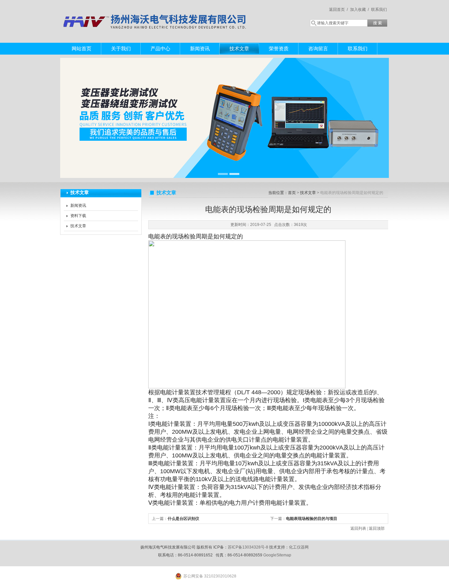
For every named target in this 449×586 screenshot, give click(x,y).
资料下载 (78, 215)
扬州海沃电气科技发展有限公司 (155, 15)
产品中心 (160, 48)
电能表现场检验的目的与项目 (311, 518)
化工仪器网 (299, 547)
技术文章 (239, 48)
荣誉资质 (279, 48)
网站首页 (81, 48)
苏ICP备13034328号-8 (248, 547)
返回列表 (358, 528)
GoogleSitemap (277, 555)
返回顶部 (377, 528)
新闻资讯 (200, 48)
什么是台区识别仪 (183, 518)
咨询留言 (318, 48)
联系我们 (379, 9)
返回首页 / (338, 9)
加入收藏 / (359, 9)
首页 (292, 192)
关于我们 (121, 48)
